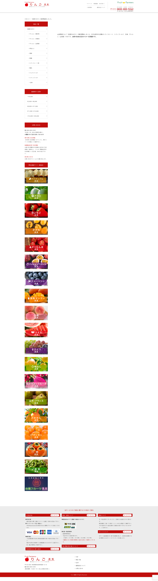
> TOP (76, 557)
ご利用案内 (89, 7)
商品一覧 (36, 24)
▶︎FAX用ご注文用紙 (30, 138)
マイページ (89, 3)
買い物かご (102, 3)
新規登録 (96, 3)
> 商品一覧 (78, 559)
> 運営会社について (80, 565)
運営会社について (101, 7)
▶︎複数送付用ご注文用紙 (31, 145)
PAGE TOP (153, 562)
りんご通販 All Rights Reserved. (79, 575)
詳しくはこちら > (54, 515)
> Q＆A (77, 562)
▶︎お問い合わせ (29, 157)
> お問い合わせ (79, 568)
